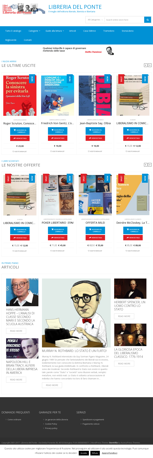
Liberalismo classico (57, 120)
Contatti (28, 40)
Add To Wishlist (20, 151)
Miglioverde (10, 40)
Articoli (72, 30)
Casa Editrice (89, 30)
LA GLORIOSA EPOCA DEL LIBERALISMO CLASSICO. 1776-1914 (128, 353)
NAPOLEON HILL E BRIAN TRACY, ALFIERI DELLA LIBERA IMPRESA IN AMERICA (21, 367)
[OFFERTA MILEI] (95, 195)
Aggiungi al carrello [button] (21, 131)
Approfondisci (109, 452)
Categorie (33, 30)
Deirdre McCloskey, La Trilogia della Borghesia (132, 222)
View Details (21, 138)
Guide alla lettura (54, 30)
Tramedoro (108, 30)
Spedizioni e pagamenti (93, 419)
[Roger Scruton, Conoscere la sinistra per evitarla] (19, 96)
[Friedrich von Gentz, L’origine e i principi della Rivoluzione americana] (57, 96)
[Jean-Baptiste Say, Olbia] (95, 96)
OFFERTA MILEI (95, 222)
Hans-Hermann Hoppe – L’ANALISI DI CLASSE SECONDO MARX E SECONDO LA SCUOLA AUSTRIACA (20, 317)
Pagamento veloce (91, 423)
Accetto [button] (84, 453)
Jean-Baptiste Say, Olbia (95, 123)
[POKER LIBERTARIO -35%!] (57, 195)
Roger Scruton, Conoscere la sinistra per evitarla (19, 123)
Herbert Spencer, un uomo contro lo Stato (129, 305)
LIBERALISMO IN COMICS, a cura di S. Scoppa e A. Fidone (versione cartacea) (132, 123)
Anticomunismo (19, 120)
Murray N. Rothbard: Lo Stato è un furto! (74, 351)
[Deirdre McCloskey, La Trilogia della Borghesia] (132, 195)
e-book (133, 120)
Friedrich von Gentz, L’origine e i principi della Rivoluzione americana (57, 123)
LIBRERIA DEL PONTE (75, 7)
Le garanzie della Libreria (56, 419)
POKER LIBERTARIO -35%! (58, 222)
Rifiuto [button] (95, 453)
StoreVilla (113, 442)
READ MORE (16, 330)
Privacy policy (51, 428)
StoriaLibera (127, 30)
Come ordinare (14, 419)
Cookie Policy (51, 423)
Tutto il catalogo (13, 30)
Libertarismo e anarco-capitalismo (57, 219)
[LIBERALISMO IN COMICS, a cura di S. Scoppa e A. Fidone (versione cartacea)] (132, 96)
